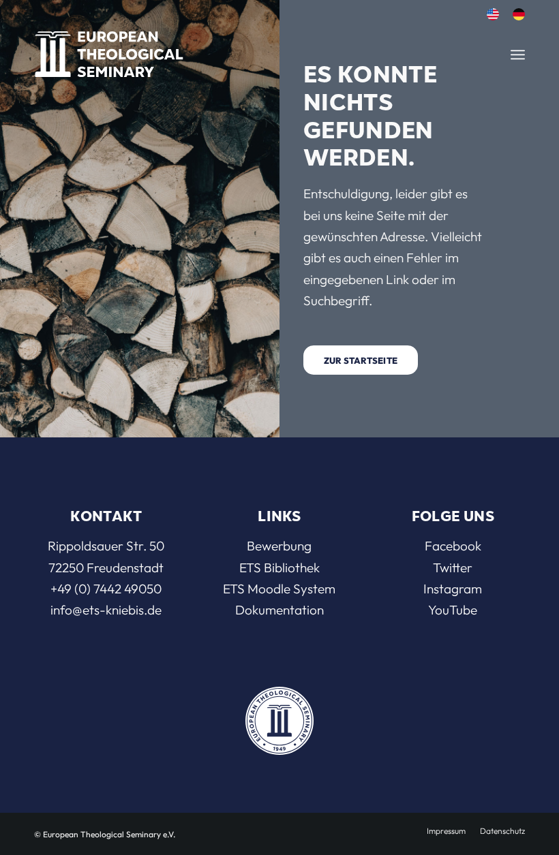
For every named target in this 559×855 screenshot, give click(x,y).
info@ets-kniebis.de (106, 610)
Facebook (453, 546)
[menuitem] (493, 14)
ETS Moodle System (279, 588)
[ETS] (109, 50)
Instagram (452, 588)
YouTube (452, 610)
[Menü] (518, 54)
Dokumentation (279, 610)
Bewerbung (279, 546)
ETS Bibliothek (279, 567)
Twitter (452, 567)
